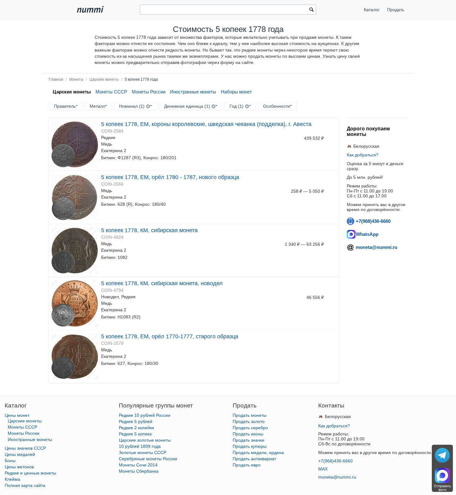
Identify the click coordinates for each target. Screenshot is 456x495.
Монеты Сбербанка (139, 471)
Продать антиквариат (254, 458)
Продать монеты (249, 415)
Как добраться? (362, 154)
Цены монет (17, 415)
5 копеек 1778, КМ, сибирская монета (149, 230)
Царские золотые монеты (145, 440)
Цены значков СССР (25, 448)
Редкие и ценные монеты (30, 472)
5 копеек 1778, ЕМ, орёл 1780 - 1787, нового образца (170, 177)
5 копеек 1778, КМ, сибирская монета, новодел (162, 283)
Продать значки (248, 440)
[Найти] (311, 10)
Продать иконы (248, 433)
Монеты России (148, 91)
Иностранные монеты (193, 91)
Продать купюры (249, 446)
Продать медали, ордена (258, 452)
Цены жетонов (19, 466)
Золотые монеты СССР (142, 452)
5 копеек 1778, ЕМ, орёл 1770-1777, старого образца (169, 336)
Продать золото (249, 421)
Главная (56, 79)
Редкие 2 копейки (136, 427)
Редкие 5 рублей (135, 421)
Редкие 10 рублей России (144, 415)
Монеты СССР (111, 91)
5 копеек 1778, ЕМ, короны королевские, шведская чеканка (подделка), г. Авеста (206, 124)
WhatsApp (367, 234)
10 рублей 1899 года (140, 446)
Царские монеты (104, 79)
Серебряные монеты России (148, 458)
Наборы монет (236, 91)
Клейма (12, 479)
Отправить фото (442, 488)
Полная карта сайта (25, 485)
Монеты (76, 79)
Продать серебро (250, 427)
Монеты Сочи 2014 (138, 464)
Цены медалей (20, 454)
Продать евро (247, 464)
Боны (10, 460)
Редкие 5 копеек (135, 433)
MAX (323, 468)
